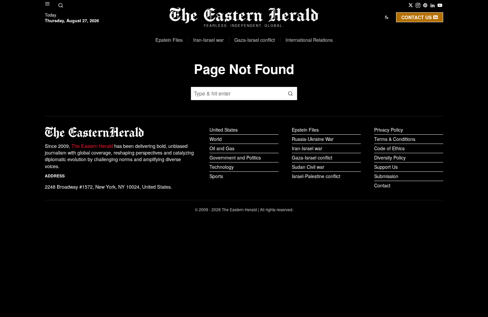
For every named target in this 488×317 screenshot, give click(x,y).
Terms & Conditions (394, 139)
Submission (386, 176)
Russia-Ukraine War (313, 139)
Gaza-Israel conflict (312, 157)
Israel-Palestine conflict (316, 176)
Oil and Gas (221, 148)
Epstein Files (305, 129)
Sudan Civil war (308, 166)
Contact (382, 185)
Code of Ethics (389, 148)
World (215, 139)
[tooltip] (410, 5)
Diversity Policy (390, 157)
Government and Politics (235, 157)
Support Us (386, 166)
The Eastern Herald (92, 145)
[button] (290, 93)
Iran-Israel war (307, 148)
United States (223, 129)
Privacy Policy (388, 129)
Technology (221, 166)
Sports (216, 176)
